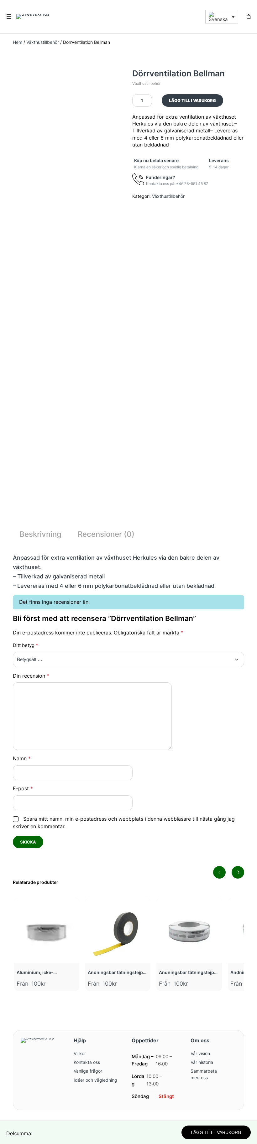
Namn (22, 759)
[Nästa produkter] (238, 872)
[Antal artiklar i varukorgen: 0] (248, 16)
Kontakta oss (87, 1062)
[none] (216, 16)
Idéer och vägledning (95, 1080)
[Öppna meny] (9, 16)
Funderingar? (160, 177)
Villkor (80, 1053)
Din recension (31, 676)
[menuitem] (221, 16)
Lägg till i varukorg (192, 100)
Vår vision (200, 1053)
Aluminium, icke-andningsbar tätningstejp (44, 973)
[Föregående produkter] (219, 872)
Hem (17, 42)
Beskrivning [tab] (40, 534)
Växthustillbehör (42, 42)
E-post (23, 789)
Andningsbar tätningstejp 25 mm (115, 973)
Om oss (200, 1041)
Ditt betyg (25, 645)
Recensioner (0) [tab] (106, 534)
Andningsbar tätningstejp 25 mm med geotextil (186, 973)
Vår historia (202, 1062)
